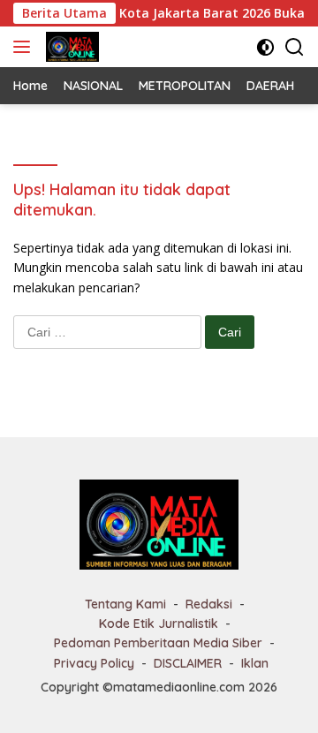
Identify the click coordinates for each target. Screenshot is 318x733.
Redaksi (209, 604)
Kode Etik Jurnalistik (158, 623)
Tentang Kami (125, 604)
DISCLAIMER (188, 663)
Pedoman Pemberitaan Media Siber (158, 643)
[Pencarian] (294, 47)
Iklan (255, 663)
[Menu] (25, 47)
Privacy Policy (94, 663)
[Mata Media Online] (70, 47)
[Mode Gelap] (265, 47)
